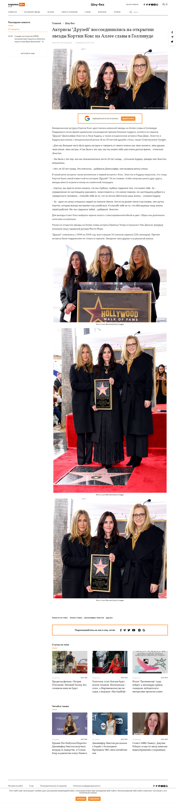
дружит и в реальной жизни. (138, 238)
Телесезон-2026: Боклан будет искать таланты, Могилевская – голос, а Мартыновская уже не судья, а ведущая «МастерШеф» (109, 686)
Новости (12, 12)
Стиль (88, 12)
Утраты (117, 12)
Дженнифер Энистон (94, 617)
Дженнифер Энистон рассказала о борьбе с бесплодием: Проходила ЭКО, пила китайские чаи (109, 748)
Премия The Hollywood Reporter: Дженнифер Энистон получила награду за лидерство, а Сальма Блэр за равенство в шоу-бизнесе (69, 748)
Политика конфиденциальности (86, 786)
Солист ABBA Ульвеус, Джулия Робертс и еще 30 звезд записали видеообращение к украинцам (149, 747)
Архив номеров (132, 4)
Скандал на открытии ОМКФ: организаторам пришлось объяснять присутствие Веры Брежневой (30, 39)
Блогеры (102, 12)
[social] (120, 630)
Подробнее (94, 799)
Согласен (81, 799)
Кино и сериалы (70, 12)
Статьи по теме (60, 644)
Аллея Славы (76, 617)
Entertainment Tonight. (154, 139)
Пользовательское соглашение (53, 786)
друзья (109, 617)
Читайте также (60, 706)
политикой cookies (88, 793)
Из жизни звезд (32, 12)
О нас (31, 786)
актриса (73, 128)
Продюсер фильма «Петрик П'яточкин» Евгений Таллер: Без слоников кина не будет (69, 685)
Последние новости (19, 22)
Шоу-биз (97, 4)
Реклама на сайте (15, 786)
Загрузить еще (28, 53)
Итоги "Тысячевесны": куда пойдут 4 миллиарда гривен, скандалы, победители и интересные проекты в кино (147, 686)
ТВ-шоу (50, 12)
